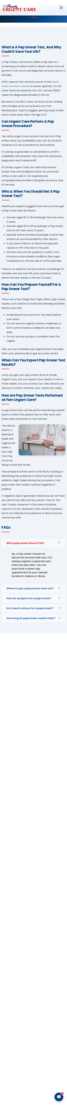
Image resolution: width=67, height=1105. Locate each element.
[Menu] (61, 7)
